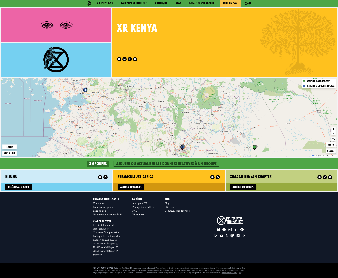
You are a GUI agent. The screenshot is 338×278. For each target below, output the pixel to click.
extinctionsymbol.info (229, 272)
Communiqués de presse (177, 210)
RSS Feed (169, 207)
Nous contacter (100, 228)
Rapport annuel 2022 (104, 239)
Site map (97, 254)
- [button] (333, 133)
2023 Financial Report (104, 243)
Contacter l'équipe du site (106, 232)
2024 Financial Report (104, 247)
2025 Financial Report (104, 251)
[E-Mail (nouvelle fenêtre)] (119, 59)
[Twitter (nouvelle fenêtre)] (130, 59)
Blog (178, 3)
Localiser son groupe (201, 3)
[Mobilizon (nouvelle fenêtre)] (236, 230)
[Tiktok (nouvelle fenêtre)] (242, 229)
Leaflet (316, 156)
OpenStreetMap (324, 156)
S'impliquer (161, 3)
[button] (182, 147)
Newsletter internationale (106, 214)
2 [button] (85, 90)
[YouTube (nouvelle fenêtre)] (222, 236)
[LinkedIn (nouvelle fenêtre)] (238, 236)
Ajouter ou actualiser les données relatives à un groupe (166, 163)
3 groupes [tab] (98, 163)
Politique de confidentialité (106, 236)
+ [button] (333, 129)
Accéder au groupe (18, 187)
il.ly (240, 272)
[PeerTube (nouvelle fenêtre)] (216, 236)
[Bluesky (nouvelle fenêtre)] (218, 229)
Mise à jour (9, 153)
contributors (332, 156)
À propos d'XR (105, 3)
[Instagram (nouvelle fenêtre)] (124, 59)
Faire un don (230, 3)
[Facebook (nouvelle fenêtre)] (135, 59)
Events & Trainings (103, 225)
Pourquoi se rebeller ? (134, 3)
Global (331, 150)
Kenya (332, 144)
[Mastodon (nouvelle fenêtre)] (232, 236)
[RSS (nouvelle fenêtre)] (244, 236)
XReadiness (138, 214)
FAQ (134, 210)
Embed (9, 147)
